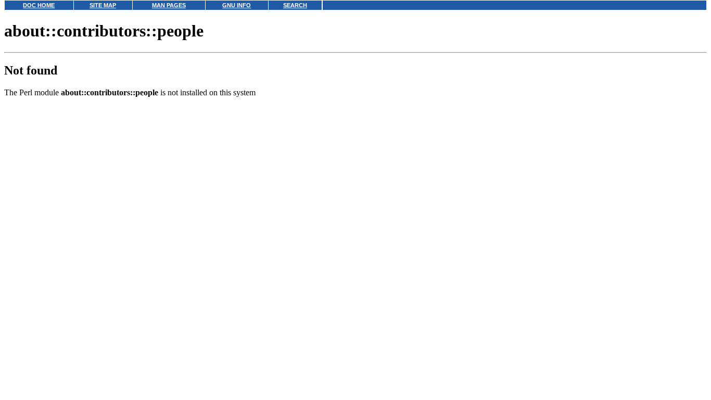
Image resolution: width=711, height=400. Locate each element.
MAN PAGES (169, 5)
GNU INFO (236, 5)
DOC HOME (39, 5)
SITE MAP (103, 5)
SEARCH (295, 5)
